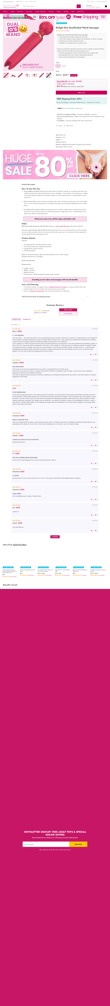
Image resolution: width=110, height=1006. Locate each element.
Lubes (72, 11)
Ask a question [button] (68, 313)
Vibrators (5, 11)
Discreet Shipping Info (102, 1)
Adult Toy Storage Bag (37, 291)
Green (64, 66)
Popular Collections (40, 11)
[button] (91, 354)
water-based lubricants (62, 226)
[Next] (53, 75)
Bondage (66, 11)
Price (57, 71)
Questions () (27, 319)
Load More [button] (55, 536)
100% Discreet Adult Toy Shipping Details (36, 296)
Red (58, 66)
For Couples (29, 11)
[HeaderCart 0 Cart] (106, 6)
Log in (88, 1)
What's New (80, 11)
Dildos (12, 11)
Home (57, 20)
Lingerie (59, 11)
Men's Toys (20, 11)
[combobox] (51, 6)
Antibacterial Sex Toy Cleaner (58, 287)
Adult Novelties (19, 544)
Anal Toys (51, 11)
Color (57, 62)
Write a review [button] (68, 309)
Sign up (93, 1)
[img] (16, 329)
